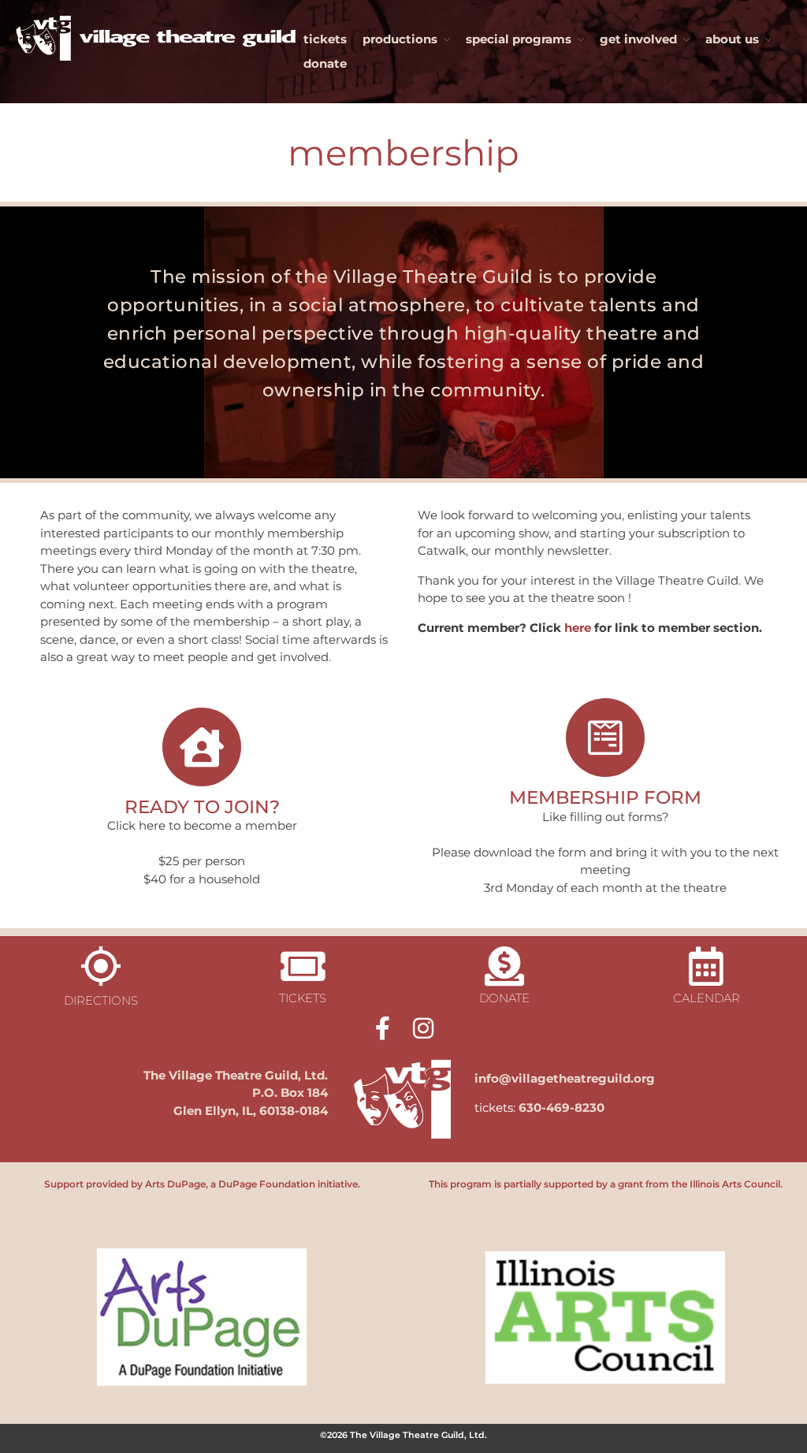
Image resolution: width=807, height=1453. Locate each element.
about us (732, 39)
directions (101, 1000)
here (577, 627)
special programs (518, 39)
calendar (706, 997)
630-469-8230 (561, 1107)
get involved (638, 39)
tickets (325, 39)
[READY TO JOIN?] (201, 747)
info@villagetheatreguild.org (564, 1078)
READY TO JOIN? (202, 806)
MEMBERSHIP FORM (605, 797)
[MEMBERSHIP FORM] (605, 737)
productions (400, 39)
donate (325, 63)
